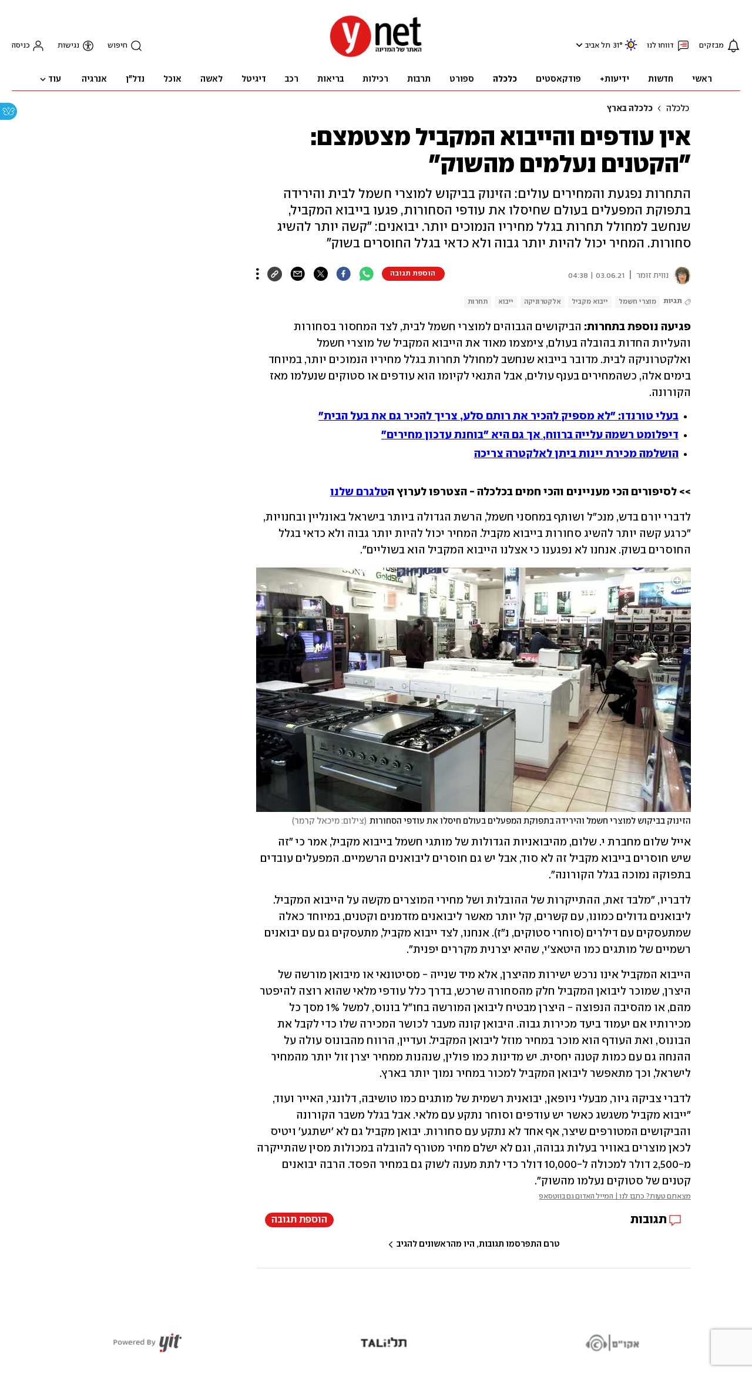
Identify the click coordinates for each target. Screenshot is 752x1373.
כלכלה (677, 109)
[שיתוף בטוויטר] (320, 274)
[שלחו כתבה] (297, 274)
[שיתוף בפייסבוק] (343, 274)
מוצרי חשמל (637, 301)
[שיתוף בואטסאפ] (366, 274)
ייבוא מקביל (590, 301)
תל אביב (597, 45)
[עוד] (257, 274)
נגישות (68, 45)
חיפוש (117, 45)
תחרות (478, 301)
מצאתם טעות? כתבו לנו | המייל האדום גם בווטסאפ (615, 1196)
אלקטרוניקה (542, 301)
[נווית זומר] (680, 275)
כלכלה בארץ (629, 109)
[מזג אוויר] (631, 49)
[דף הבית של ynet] (376, 56)
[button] (578, 45)
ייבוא (505, 301)
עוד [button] (54, 79)
